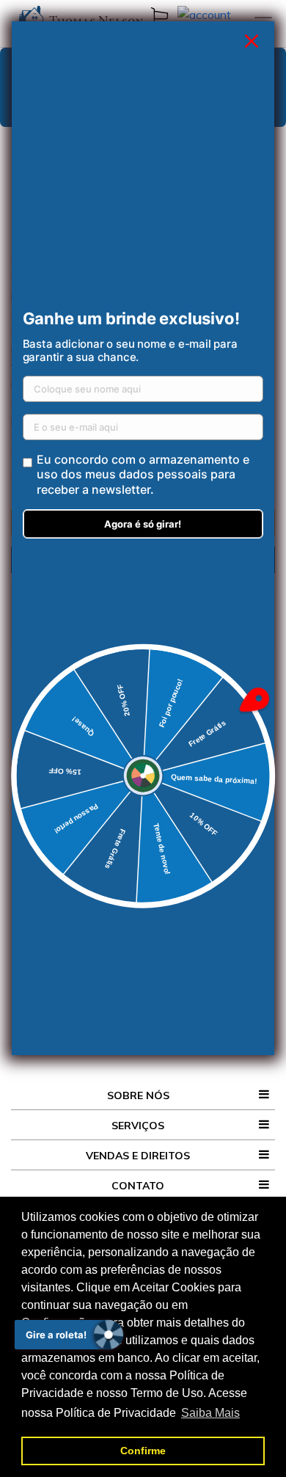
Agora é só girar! (142, 524)
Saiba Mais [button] (210, 1413)
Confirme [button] (143, 1450)
